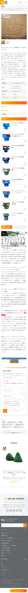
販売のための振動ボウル (7, 540)
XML (10, 586)
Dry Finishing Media (19, 8)
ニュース (3, 567)
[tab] (6, 227)
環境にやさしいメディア (7, 424)
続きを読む (14, 481)
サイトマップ (4, 586)
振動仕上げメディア (6, 427)
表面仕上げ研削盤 (5, 550)
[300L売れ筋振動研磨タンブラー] (6, 182)
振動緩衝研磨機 (5, 543)
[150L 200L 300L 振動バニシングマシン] (6, 126)
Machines (3, 106)
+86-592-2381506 (15, 499)
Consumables (8, 8)
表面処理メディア (20, 424)
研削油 (2, 555)
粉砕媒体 (4, 114)
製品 (2, 565)
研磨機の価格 (4, 535)
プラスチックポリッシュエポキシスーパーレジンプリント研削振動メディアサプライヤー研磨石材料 (14, 472)
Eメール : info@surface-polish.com (14, 502)
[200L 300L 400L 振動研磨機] (6, 160)
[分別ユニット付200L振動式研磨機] (6, 205)
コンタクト (4, 572)
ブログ (2, 575)
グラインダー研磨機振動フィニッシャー (11, 538)
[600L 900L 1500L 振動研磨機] (6, 171)
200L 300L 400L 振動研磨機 (17, 157)
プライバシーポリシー (17, 586)
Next (26, 466)
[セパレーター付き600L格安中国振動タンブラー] (6, 137)
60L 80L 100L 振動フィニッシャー (17, 214)
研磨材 (3, 422)
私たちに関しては (5, 570)
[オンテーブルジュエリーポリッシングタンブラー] (6, 194)
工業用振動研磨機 (5, 548)
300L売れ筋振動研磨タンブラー (17, 180)
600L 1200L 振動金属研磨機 (17, 146)
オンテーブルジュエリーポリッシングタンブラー (17, 191)
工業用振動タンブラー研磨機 (8, 545)
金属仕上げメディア (18, 427)
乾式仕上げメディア (12, 422)
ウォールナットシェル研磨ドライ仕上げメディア (14, 384)
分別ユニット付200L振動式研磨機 (17, 203)
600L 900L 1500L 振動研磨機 (17, 169)
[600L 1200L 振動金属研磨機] (6, 149)
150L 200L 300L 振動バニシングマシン (18, 123)
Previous (1, 466)
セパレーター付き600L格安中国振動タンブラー (17, 135)
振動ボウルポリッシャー (7, 533)
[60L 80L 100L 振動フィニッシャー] (6, 216)
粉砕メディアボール (6, 553)
